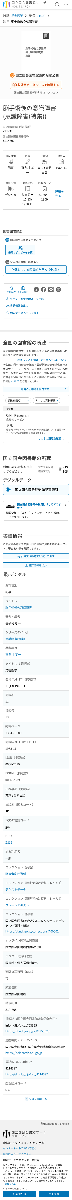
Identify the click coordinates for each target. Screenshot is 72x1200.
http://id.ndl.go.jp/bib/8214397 (26, 1074)
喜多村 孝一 (13, 654)
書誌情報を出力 (19, 305)
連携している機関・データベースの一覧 (40, 360)
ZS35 (8, 842)
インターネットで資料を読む (20, 1148)
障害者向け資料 (15, 873)
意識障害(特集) (15, 638)
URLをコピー (23, 291)
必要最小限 (19, 1194)
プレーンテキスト (17, 905)
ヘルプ (15, 381)
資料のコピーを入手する (17, 1154)
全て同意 (54, 1194)
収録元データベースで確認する (38, 84)
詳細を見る (59, 193)
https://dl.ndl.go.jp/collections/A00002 (32, 931)
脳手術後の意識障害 (18, 607)
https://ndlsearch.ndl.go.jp (23, 1052)
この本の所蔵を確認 (49, 438)
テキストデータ (15, 889)
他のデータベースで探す (24, 313)
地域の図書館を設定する (35, 389)
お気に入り (11, 291)
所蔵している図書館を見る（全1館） (36, 269)
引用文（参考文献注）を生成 (27, 299)
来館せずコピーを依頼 (20, 252)
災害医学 (17, 15)
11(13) (41, 15)
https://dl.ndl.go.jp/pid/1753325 (27, 1031)
